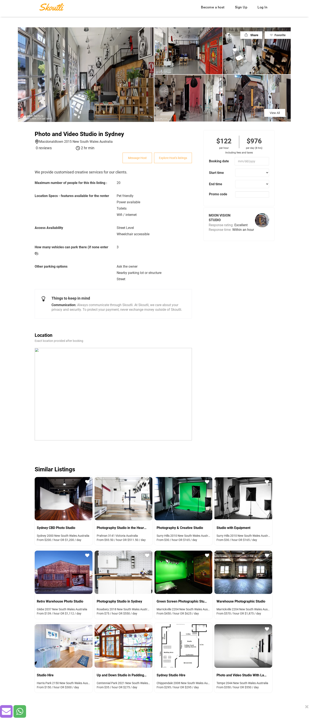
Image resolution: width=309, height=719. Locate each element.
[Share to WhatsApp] (19, 711)
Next (86, 498)
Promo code (218, 194)
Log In (262, 7)
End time (215, 184)
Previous (41, 498)
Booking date (219, 161)
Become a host (213, 7)
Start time (216, 173)
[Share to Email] (6, 711)
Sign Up (241, 7)
